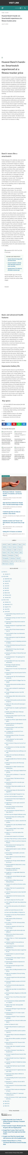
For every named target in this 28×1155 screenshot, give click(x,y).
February (8, 595)
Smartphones (5, 561)
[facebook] (4, 424)
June (7, 585)
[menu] (3, 8)
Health (15, 549)
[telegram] (23, 424)
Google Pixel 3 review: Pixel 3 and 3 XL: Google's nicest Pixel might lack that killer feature (14, 1132)
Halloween (9, 549)
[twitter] (9, 424)
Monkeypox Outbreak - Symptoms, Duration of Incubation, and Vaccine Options (12, 493)
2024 (5, 571)
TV (23, 561)
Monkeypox (11, 555)
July (7, 583)
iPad (12, 552)
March (7, 592)
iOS (8, 552)
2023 (5, 576)
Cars (24, 544)
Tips (20, 561)
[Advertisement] (14, 41)
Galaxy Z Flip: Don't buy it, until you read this (16, 838)
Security (18, 558)
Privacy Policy (16, 1152)
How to (20, 549)
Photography (5, 558)
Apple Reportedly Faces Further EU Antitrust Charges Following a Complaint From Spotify (14, 1121)
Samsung (12, 558)
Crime (9, 547)
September (8, 578)
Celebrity (4, 547)
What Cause (5, 563)
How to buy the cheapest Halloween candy (16, 814)
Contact (10, 1152)
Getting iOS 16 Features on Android (12, 531)
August (7, 581)
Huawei (4, 552)
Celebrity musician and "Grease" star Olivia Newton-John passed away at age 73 (13, 522)
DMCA (21, 1152)
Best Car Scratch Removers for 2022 (14, 910)
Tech (16, 561)
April (7, 590)
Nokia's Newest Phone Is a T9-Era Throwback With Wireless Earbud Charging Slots (14, 1142)
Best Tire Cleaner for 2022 (12, 1024)
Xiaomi (11, 563)
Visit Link (14, 3)
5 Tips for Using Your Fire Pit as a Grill (14, 899)
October (8, 602)
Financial (20, 547)
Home (6, 1152)
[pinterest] (13, 424)
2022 (6, 599)
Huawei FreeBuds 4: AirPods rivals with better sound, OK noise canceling (14, 264)
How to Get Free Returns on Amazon (14, 796)
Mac (21, 552)
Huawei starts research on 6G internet (15, 836)
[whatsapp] (19, 424)
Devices (14, 547)
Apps (20, 544)
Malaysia (4, 555)
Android (4, 544)
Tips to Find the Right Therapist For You (15, 794)
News (17, 555)
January (7, 574)
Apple (9, 544)
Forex (3, 549)
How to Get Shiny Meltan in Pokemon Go (15, 912)
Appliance (14, 544)
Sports (12, 561)
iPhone (16, 552)
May (7, 588)
